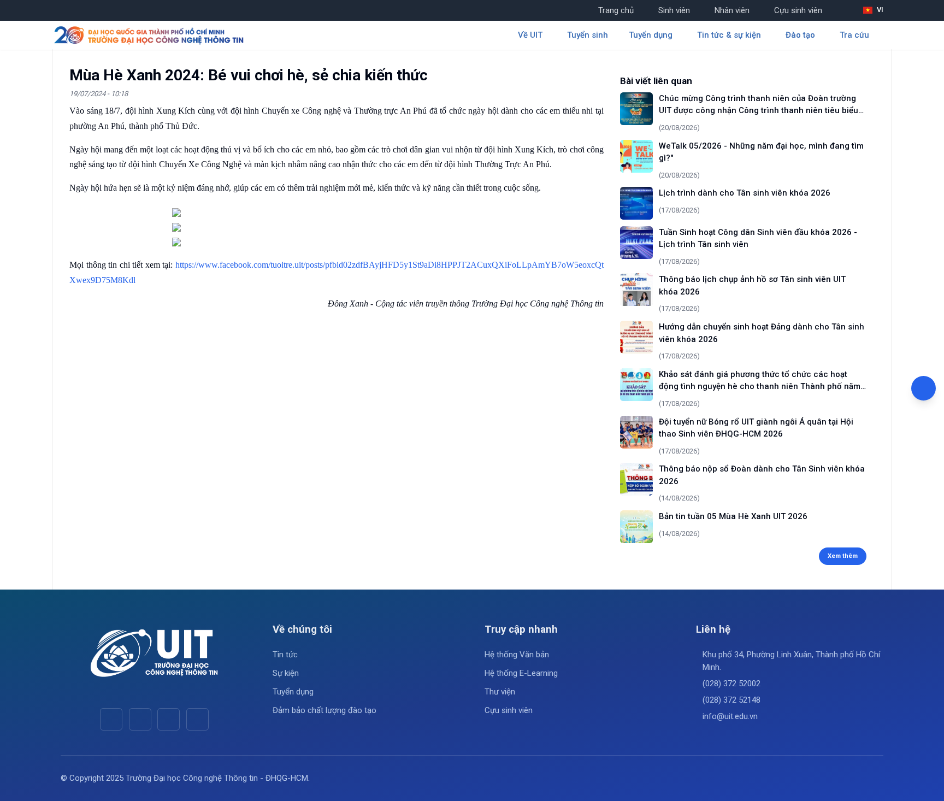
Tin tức (285, 654)
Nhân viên (732, 10)
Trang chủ (616, 10)
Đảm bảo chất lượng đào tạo (324, 710)
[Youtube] (140, 719)
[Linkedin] (197, 719)
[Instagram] (168, 719)
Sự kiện (286, 673)
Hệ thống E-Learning (521, 673)
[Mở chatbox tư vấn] (923, 388)
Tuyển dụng (293, 692)
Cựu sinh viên (798, 10)
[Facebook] (111, 719)
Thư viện (500, 692)
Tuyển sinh (587, 35)
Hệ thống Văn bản (517, 654)
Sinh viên (674, 10)
